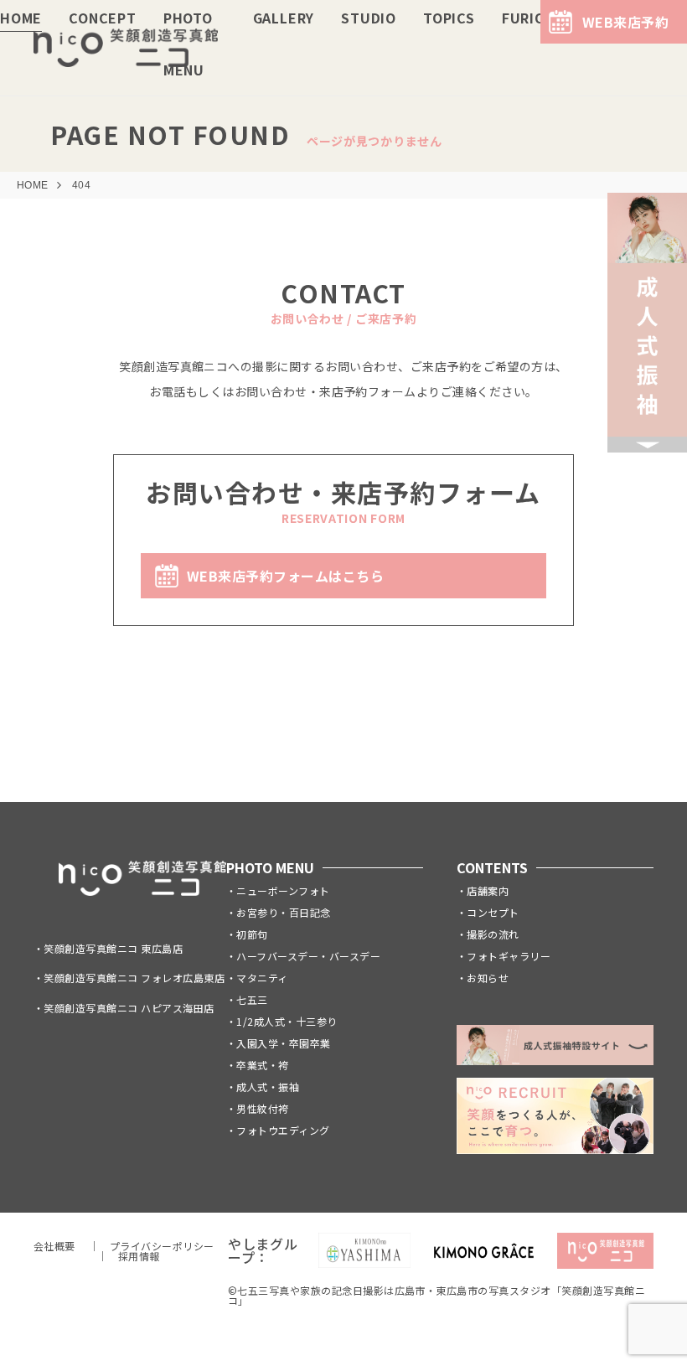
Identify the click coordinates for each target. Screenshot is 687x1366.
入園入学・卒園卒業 (283, 1043)
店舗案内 (488, 890)
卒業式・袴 (262, 1065)
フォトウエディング (282, 1130)
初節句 (251, 934)
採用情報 (139, 1256)
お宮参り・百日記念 (283, 912)
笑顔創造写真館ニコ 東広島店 (113, 948)
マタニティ (261, 977)
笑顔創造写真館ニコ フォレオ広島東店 (134, 977)
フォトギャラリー (508, 956)
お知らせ (488, 977)
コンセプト (493, 912)
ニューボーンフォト (282, 890)
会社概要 (54, 1246)
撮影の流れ (493, 934)
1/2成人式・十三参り (286, 1021)
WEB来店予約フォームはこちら (285, 576)
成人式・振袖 (267, 1086)
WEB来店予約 (625, 22)
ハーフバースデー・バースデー (308, 956)
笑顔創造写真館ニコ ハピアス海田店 (129, 1008)
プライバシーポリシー (162, 1246)
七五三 (251, 999)
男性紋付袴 (262, 1108)
